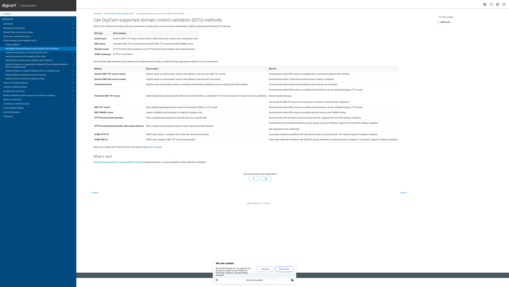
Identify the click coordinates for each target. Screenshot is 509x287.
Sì (253, 179)
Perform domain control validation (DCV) (20, 40)
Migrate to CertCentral (12, 99)
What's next (445, 22)
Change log (8, 116)
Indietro (95, 193)
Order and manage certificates (15, 83)
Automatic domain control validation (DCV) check (25, 56)
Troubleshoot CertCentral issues (16, 104)
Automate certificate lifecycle (15, 87)
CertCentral (7, 19)
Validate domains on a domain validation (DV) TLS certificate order (32, 71)
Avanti (403, 193)
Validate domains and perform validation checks (25, 79)
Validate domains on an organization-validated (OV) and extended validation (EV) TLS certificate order (36, 65)
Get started (8, 24)
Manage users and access (14, 28)
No (266, 179)
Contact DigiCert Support (13, 108)
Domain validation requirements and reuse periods (25, 75)
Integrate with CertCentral (14, 91)
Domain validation (12, 45)
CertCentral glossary (11, 112)
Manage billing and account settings (18, 32)
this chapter (156, 147)
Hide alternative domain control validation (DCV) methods (28, 60)
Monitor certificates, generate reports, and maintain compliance (29, 95)
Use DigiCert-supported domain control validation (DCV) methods (32, 49)
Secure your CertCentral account (16, 36)
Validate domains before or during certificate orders (26, 52)
